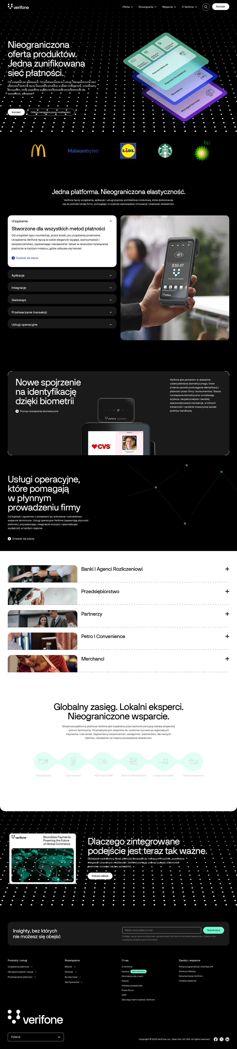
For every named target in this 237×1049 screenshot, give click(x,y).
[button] (127, 7)
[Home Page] (18, 7)
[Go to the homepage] (35, 1017)
